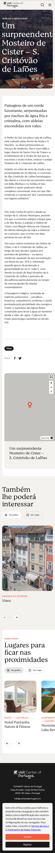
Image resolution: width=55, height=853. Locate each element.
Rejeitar (27, 844)
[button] (50, 5)
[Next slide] (16, 617)
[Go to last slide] (7, 743)
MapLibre (45, 438)
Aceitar (27, 836)
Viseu (9, 348)
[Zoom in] (51, 383)
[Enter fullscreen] (51, 377)
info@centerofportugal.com (27, 798)
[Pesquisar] (42, 5)
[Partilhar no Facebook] (14, 358)
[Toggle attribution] (51, 438)
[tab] (11, 515)
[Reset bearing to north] (51, 391)
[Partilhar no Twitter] (20, 358)
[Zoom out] (51, 387)
